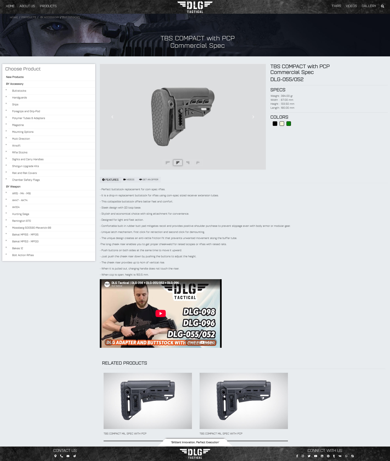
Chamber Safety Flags (26, 180)
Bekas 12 (17, 248)
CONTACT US (65, 451)
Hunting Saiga (20, 214)
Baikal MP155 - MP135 (25, 235)
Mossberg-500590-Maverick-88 (31, 228)
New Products (15, 77)
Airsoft (16, 146)
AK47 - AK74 (19, 200)
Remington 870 (21, 221)
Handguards (19, 98)
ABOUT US (27, 6)
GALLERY (369, 6)
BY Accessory (50, 17)
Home (14, 17)
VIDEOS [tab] (130, 180)
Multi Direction (21, 139)
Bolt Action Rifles (23, 255)
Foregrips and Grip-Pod (26, 111)
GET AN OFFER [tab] (150, 180)
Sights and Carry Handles (28, 159)
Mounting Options (23, 132)
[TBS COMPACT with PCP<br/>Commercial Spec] (183, 117)
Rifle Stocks (19, 152)
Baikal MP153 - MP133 (25, 241)
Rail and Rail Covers (24, 173)
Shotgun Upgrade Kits (25, 166)
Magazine (18, 125)
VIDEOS (351, 6)
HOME (10, 6)
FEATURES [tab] (112, 180)
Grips (15, 104)
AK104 (16, 207)
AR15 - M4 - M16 (21, 193)
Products (28, 17)
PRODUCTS (48, 6)
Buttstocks (71, 17)
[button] (112, 117)
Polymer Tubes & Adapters (28, 118)
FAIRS (336, 6)
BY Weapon (13, 187)
